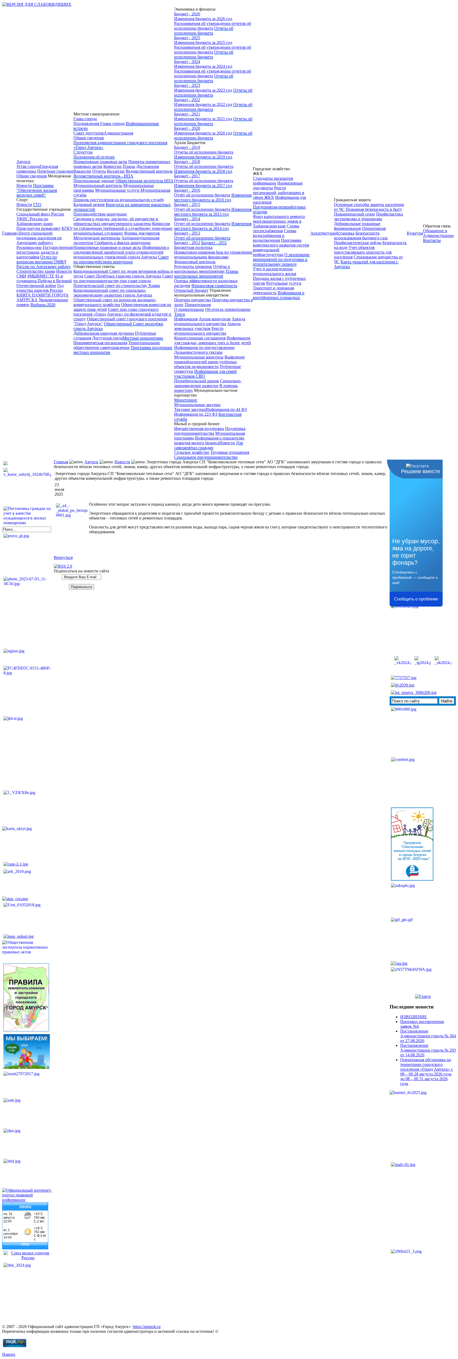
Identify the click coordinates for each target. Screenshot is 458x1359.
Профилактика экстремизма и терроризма (368, 216)
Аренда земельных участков (207, 326)
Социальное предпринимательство (205, 457)
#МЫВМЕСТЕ (40, 276)
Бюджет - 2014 (187, 219)
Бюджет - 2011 (214, 242)
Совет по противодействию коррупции (121, 259)
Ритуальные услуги (283, 283)
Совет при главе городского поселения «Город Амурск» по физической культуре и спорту (122, 314)
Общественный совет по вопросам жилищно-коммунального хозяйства (114, 302)
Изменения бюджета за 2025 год (203, 42)
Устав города (28, 166)
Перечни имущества (192, 300)
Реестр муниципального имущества (200, 330)
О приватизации (189, 309)
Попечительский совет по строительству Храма (116, 285)
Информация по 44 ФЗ (226, 409)
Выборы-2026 (42, 304)
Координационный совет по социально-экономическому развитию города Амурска (112, 292)
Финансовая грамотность (214, 285)
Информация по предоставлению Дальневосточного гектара (204, 350)
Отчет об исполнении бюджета (202, 209)
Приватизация (198, 304)
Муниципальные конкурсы (198, 357)
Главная (9, 233)
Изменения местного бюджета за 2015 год (213, 211)
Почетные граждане (55, 171)
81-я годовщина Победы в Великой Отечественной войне (44, 281)
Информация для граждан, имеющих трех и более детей (212, 340)
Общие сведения (31, 176)
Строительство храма (35, 271)
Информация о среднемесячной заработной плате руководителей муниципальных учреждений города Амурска (121, 252)
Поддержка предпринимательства (209, 431)
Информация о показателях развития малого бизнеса (209, 440)
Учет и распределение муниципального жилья (274, 271)
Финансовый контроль (194, 261)
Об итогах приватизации (227, 309)
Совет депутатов (88, 133)
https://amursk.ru (147, 1326)
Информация (186, 319)
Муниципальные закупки (197, 404)
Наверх (8, 1354)
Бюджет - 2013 (187, 233)
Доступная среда (107, 338)
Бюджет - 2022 (187, 99)
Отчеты (99, 171)
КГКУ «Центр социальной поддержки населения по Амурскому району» (44, 235)
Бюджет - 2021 (187, 114)
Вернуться (63, 557)
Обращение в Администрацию (438, 233)
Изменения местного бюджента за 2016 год (213, 197)
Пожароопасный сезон (354, 214)
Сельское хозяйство (191, 452)
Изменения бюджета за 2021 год (203, 118)
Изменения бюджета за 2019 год (203, 157)
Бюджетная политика (193, 247)
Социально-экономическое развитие (207, 383)
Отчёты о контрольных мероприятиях (202, 268)
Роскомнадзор (29, 247)
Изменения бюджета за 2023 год (203, 90)
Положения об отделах (94, 157)
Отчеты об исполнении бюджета (203, 30)
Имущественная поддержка (199, 428)
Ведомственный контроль (149, 171)
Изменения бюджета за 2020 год (203, 133)
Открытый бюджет (191, 290)
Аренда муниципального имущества (209, 321)
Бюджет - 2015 (187, 204)
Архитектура (322, 233)
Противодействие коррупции (100, 214)
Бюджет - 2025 (187, 37)
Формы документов (142, 233)
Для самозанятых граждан (208, 445)
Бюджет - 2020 (187, 128)
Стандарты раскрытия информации (273, 180)
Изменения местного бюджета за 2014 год (213, 226)
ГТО (37, 204)
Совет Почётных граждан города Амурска (122, 276)
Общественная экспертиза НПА (145, 180)
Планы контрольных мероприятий (206, 273)
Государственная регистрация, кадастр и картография (44, 252)
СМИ (21, 276)
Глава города (85, 118)
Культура (415, 233)
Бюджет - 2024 (187, 61)
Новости (24, 185)
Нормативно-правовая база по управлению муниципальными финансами (213, 254)
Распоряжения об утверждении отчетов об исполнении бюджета (212, 25)
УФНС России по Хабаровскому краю (34, 221)
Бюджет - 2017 (187, 176)
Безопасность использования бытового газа (360, 235)
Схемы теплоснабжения (276, 228)
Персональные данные (93, 180)
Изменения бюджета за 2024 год (203, 66)
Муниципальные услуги (117, 190)
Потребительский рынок (196, 381)
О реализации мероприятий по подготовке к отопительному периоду (281, 259)
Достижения (147, 166)
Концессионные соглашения (200, 338)
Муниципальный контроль (97, 185)
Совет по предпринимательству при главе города (123, 278)
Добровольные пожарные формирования (357, 226)
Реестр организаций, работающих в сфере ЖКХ (278, 193)
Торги (179, 314)
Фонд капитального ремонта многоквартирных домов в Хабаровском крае (279, 221)
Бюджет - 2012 (187, 242)
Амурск (23, 161)
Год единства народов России (40, 288)
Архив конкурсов (215, 319)
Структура (83, 152)
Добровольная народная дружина (103, 333)
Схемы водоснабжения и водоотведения (274, 235)
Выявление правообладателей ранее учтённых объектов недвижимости (209, 362)
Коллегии (116, 171)
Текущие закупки (190, 409)
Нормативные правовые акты (100, 161)
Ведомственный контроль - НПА (103, 176)
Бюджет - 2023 (187, 85)
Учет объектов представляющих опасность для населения (362, 252)
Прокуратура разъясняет (38, 228)
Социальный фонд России (40, 214)
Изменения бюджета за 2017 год (203, 185)
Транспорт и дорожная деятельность (273, 290)
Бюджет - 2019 (187, 147)
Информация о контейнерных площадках (278, 295)
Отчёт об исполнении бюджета (202, 195)
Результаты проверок (193, 266)
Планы (129, 166)
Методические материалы (96, 238)
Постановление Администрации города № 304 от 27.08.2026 (428, 1036)
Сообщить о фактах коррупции (122, 242)
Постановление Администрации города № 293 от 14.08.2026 (428, 1050)
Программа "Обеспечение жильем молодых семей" (36, 190)
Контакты (432, 240)
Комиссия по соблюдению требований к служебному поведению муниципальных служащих (122, 228)
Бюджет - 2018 (187, 161)
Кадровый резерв (89, 204)
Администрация (118, 133)
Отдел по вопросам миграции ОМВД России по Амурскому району (43, 262)
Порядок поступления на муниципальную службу (118, 200)
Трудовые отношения (229, 452)
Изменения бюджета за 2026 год (203, 18)
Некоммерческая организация (100, 342)
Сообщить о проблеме (416, 599)
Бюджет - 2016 (187, 190)
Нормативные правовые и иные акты (107, 247)
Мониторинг (185, 400)
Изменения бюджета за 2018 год (203, 171)
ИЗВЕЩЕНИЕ (413, 1017)
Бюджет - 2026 (187, 14)
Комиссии (112, 166)
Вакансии (82, 171)
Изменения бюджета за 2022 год (203, 104)
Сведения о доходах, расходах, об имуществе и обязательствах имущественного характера (115, 221)
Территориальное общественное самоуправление (116, 345)
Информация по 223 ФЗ (195, 414)
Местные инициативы (142, 338)
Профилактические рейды (357, 242)
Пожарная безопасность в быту (374, 209)
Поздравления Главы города (99, 123)
